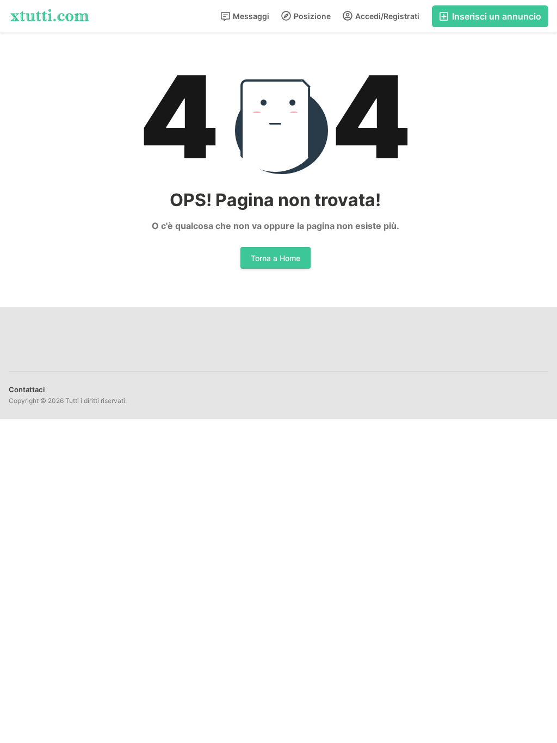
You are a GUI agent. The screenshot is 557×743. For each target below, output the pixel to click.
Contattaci (27, 389)
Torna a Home (275, 258)
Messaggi (250, 16)
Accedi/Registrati (386, 16)
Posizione (311, 16)
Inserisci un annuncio (495, 16)
